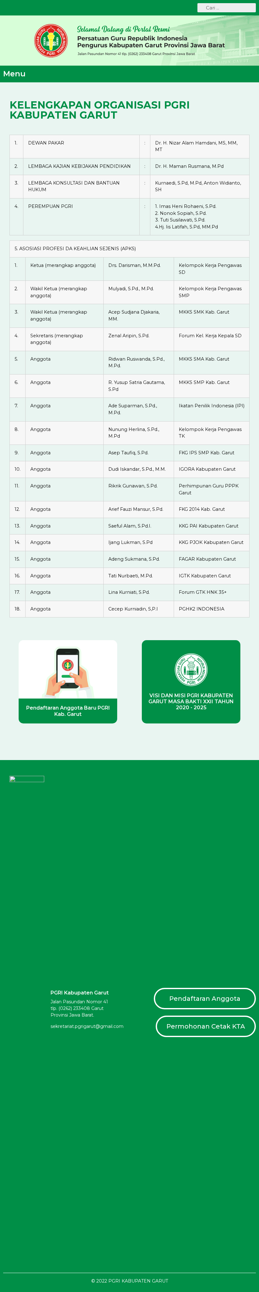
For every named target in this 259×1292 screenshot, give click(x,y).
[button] (251, 74)
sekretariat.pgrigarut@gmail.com (87, 1026)
